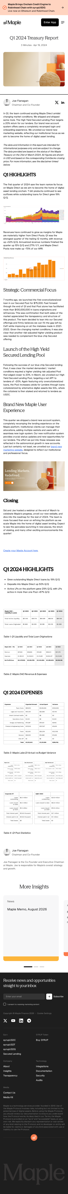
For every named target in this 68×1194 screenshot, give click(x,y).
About (6, 1066)
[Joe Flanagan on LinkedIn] (63, 102)
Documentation (44, 1070)
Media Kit (8, 1097)
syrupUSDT (9, 1044)
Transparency (10, 1075)
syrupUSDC (9, 1040)
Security (40, 1075)
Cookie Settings (44, 1013)
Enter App (50, 22)
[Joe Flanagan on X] (57, 102)
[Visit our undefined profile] (29, 1021)
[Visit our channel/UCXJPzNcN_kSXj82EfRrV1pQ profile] (13, 1021)
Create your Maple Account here (20, 550)
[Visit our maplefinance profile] (5, 1021)
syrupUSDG (9, 1049)
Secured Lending (12, 1053)
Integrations (42, 1066)
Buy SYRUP (42, 1040)
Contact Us (9, 1092)
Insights (7, 1070)
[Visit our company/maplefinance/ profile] (21, 1021)
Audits (39, 1080)
